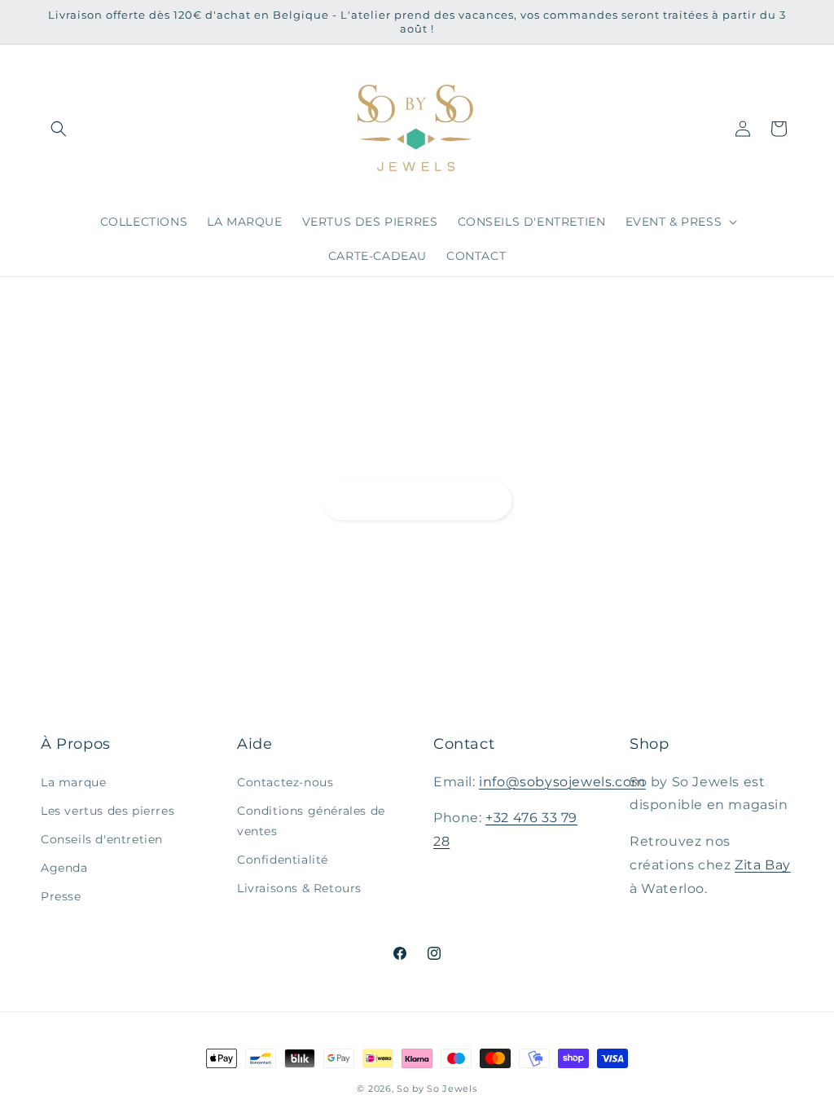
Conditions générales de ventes (311, 820)
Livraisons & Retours (299, 888)
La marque (73, 782)
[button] (59, 129)
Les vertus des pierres (107, 810)
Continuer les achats (417, 500)
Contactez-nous (285, 782)
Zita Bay (763, 865)
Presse (61, 896)
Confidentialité (282, 859)
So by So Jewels (437, 1088)
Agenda (64, 867)
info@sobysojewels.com (562, 782)
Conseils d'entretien (102, 839)
